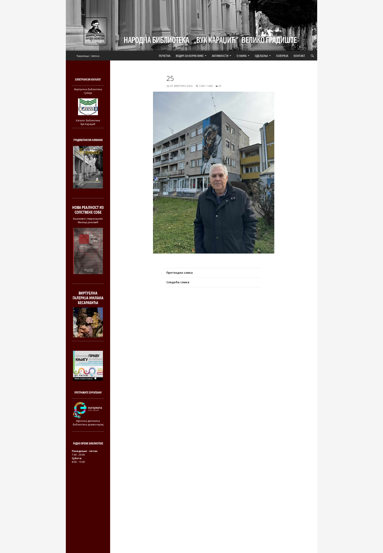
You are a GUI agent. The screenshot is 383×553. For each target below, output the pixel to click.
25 (219, 86)
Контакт (299, 55)
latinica (95, 56)
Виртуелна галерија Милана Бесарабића (88, 298)
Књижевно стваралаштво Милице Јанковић (88, 220)
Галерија (282, 55)
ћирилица (83, 56)
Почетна (164, 55)
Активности (220, 55)
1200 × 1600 (206, 86)
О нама (242, 55)
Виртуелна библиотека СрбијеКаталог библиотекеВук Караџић (88, 107)
